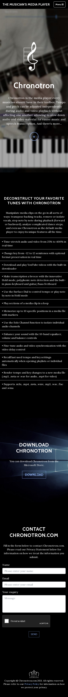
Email (5, 578)
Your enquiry (10, 592)
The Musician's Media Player (26, 4)
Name (6, 564)
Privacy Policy (32, 684)
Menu (59, 4)
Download (34, 475)
